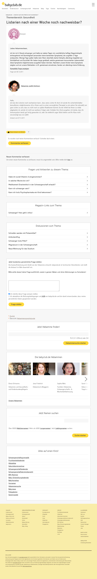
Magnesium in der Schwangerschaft (23, 245)
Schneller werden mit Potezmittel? (22, 233)
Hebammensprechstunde (26, 318)
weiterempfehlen (84, 536)
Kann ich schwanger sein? (19, 188)
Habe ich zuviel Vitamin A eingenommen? (25, 177)
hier (68, 160)
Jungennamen (45, 428)
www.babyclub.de (23, 557)
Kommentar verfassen (19, 143)
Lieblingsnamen (61, 428)
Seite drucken (84, 534)
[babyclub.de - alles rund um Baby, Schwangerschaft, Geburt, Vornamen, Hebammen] (12, 6)
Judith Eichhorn (30, 86)
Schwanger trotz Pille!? (18, 241)
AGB (43, 296)
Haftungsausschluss (27, 566)
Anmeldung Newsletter (86, 542)
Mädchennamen (22, 428)
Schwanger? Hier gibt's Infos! (21, 213)
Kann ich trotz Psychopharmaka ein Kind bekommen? (30, 192)
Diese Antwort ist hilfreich (17, 132)
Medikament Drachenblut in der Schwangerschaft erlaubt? (32, 185)
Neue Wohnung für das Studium (21, 249)
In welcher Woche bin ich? (19, 181)
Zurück (12, 316)
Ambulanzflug (14, 237)
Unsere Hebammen (15, 401)
